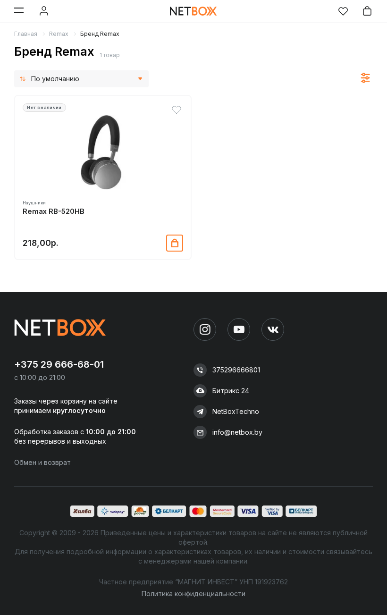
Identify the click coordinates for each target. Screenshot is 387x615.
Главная (25, 33)
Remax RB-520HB (53, 211)
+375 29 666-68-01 (59, 364)
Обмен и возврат (42, 462)
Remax (58, 33)
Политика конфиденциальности (193, 594)
